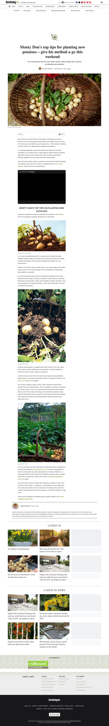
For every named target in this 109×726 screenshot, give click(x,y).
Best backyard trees (47, 687)
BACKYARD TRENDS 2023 (58, 10)
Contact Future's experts (40, 706)
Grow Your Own (86, 6)
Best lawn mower (81, 681)
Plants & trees (73, 6)
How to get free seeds (48, 690)
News (13, 6)
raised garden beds (40, 469)
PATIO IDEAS (26, 10)
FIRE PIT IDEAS (89, 10)
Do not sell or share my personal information (58, 708)
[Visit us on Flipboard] (90, 2)
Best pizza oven (80, 684)
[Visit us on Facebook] (77, 2)
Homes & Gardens (64, 678)
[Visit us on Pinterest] (82, 2)
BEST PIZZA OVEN (41, 10)
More (96, 6)
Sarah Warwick (48, 68)
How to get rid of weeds (48, 684)
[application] (42, 187)
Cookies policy (79, 706)
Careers (39, 708)
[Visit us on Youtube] (85, 2)
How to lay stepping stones (49, 681)
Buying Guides (50, 6)
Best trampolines (81, 690)
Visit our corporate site (75, 721)
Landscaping (62, 6)
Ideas (28, 6)
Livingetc (61, 684)
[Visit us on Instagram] (87, 2)
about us (27, 706)
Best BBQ (79, 678)
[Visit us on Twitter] (79, 2)
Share (21, 134)
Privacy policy (69, 706)
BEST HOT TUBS (75, 10)
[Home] (9, 6)
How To (20, 6)
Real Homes (62, 681)
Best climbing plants (47, 678)
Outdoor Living (37, 6)
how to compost (25, 381)
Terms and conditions (56, 706)
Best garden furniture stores (84, 687)
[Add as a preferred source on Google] (54, 714)
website (60, 214)
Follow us (63, 134)
